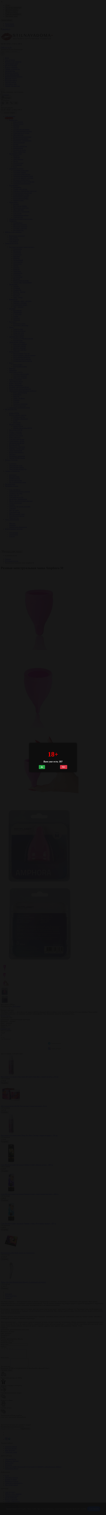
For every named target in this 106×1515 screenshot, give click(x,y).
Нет (63, 767)
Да (42, 767)
